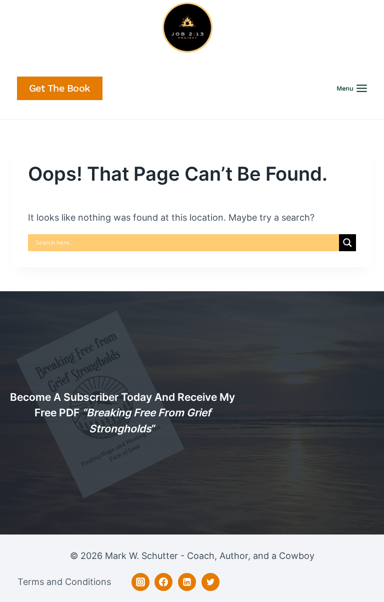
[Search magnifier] (347, 242)
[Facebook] (163, 582)
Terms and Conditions (64, 581)
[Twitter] (211, 582)
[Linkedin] (187, 582)
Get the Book (59, 88)
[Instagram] (141, 582)
